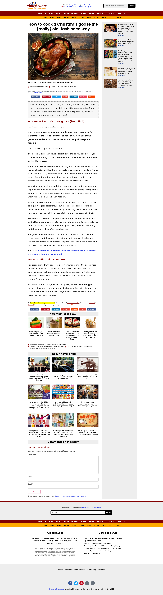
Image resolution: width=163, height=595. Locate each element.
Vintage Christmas (49, 82)
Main (40, 13)
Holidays (101, 13)
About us (50, 543)
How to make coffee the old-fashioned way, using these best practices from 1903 (126, 82)
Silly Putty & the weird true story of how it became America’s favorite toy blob (88, 432)
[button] (35, 97)
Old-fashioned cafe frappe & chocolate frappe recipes (54, 333)
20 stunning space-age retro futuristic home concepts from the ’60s (63, 377)
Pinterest (31, 305)
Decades (49, 13)
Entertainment (71, 13)
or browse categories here (91, 508)
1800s (44, 17)
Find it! (108, 513)
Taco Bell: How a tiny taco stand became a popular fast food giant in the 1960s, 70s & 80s (39, 378)
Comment (32, 454)
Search (131, 6)
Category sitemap (47, 538)
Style (111, 13)
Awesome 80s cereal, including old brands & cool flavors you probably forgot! (63, 404)
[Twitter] (76, 583)
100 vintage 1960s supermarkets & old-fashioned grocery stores (87, 404)
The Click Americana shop (93, 553)
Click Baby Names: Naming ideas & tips (97, 543)
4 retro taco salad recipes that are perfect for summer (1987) (126, 41)
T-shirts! (121, 13)
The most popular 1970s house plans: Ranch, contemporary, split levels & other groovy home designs (39, 405)
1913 (35, 347)
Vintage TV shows (74, 5)
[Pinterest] (81, 583)
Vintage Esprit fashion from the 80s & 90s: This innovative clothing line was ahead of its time (39, 433)
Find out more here (36, 93)
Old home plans (87, 5)
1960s (96, 17)
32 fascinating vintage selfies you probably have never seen (87, 377)
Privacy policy (53, 541)
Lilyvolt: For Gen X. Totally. (93, 541)
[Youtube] (93, 583)
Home (91, 13)
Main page (35, 538)
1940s (81, 17)
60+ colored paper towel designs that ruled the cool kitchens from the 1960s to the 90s (126, 70)
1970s (104, 17)
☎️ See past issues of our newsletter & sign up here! (76, 7)
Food (58, 13)
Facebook (92, 303)
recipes (62, 347)
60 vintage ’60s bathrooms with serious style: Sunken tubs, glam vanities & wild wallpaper (63, 433)
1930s (74, 17)
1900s (52, 17)
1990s (118, 17)
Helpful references (39, 541)
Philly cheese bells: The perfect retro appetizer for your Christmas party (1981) (72, 335)
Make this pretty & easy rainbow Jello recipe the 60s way (36, 333)
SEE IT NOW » (121, 35)
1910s (59, 17)
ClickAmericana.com (56, 589)
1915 (41, 347)
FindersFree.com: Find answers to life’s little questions (102, 548)
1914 (38, 347)
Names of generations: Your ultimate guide (99, 551)
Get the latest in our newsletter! (67, 538)
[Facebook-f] (70, 583)
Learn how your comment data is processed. (70, 496)
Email (30, 484)
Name (30, 477)
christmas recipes (47, 347)
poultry (56, 347)
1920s (66, 17)
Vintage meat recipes (65, 82)
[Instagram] (87, 583)
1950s (89, 17)
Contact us (59, 543)
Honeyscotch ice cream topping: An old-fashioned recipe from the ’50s (90, 334)
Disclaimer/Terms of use (68, 541)
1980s (111, 17)
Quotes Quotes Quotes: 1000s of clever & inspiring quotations (105, 546)
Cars (83, 13)
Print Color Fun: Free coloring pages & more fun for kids (103, 538)
